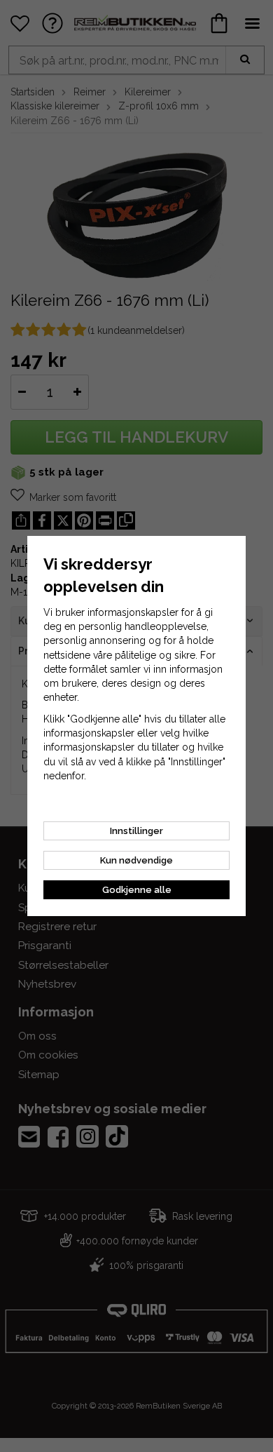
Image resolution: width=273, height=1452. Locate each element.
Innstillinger (136, 831)
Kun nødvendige (136, 860)
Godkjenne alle (137, 890)
